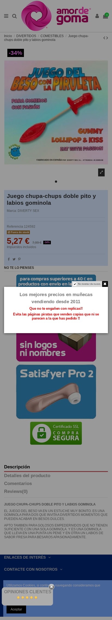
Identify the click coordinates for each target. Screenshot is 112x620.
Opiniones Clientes (27, 591)
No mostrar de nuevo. (89, 284)
